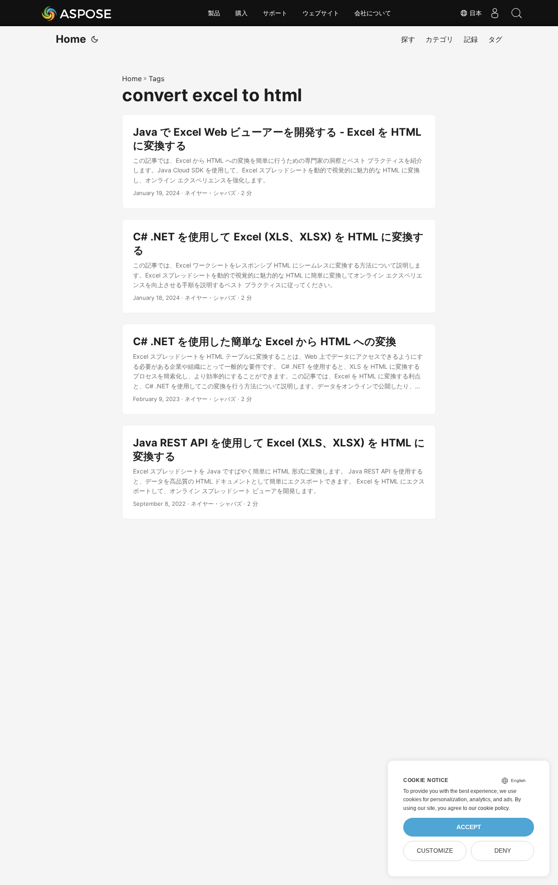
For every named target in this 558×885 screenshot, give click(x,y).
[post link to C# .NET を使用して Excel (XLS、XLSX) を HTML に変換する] (279, 266)
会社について (372, 13)
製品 (214, 13)
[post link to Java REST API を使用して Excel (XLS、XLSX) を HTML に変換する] (279, 472)
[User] (495, 13)
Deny (502, 850)
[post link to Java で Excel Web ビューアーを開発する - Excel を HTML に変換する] (279, 161)
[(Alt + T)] (94, 39)
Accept (468, 827)
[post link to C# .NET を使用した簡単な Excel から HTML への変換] (279, 369)
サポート (275, 13)
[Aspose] (77, 13)
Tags (156, 78)
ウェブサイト (321, 13)
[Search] (516, 13)
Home (71, 39)
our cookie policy (488, 808)
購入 (241, 13)
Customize (435, 850)
